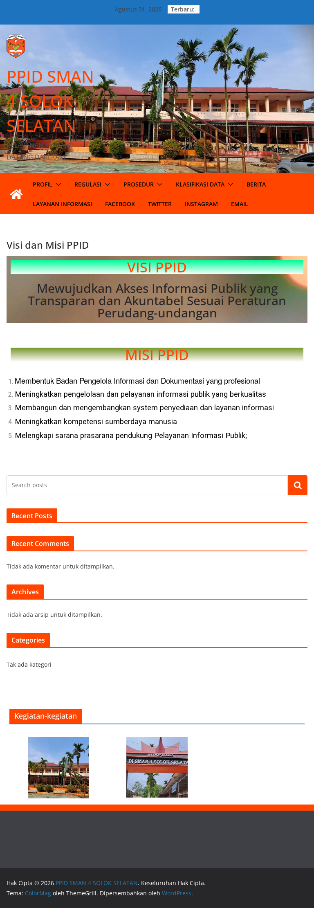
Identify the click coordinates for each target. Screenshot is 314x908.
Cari (298, 485)
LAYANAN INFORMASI (62, 204)
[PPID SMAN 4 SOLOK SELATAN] (16, 194)
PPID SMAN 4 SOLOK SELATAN (50, 101)
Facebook (120, 204)
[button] (56, 184)
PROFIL (42, 184)
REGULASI (87, 184)
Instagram (201, 204)
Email (239, 204)
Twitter (160, 204)
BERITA (256, 184)
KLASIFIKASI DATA (200, 184)
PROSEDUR (138, 184)
